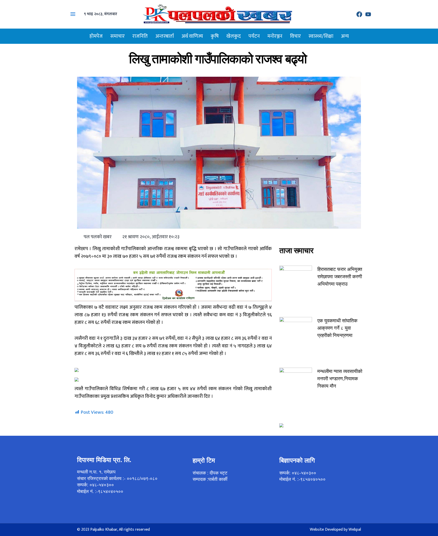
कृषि (215, 36)
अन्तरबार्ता (164, 36)
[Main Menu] (73, 14)
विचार (295, 36)
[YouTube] (368, 14)
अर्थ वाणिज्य (192, 36)
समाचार (117, 36)
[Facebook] (359, 14)
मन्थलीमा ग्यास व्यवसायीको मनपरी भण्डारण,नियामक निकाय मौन (339, 379)
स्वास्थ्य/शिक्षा (320, 36)
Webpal (355, 529)
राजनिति (140, 36)
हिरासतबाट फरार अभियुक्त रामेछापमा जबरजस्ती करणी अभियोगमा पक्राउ (339, 277)
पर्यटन (254, 36)
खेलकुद (233, 36)
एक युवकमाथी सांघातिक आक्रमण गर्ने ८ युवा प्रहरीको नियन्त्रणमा (337, 328)
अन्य (345, 36)
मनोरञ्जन (274, 36)
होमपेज (96, 36)
